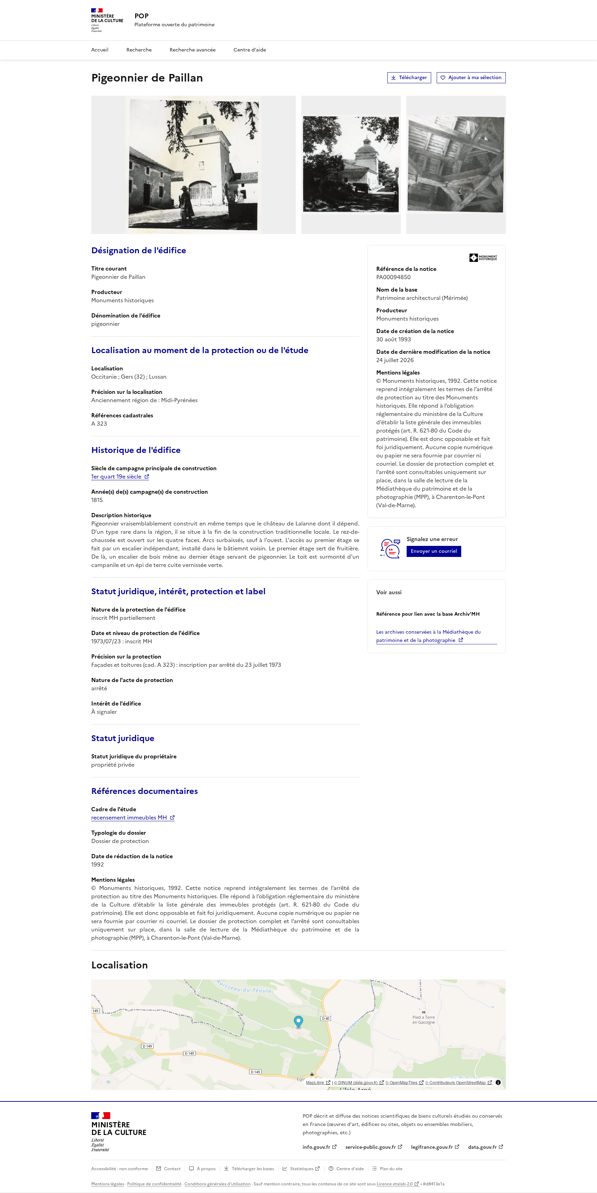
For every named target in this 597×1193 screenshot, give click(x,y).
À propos (206, 1169)
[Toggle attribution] (498, 1082)
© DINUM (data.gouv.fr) (356, 1082)
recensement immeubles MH (129, 817)
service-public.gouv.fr (370, 1147)
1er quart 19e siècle (116, 476)
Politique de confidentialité (154, 1184)
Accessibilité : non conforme (119, 1169)
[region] (298, 1034)
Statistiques (301, 1169)
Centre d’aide (350, 1169)
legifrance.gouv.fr (432, 1147)
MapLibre (315, 1082)
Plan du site (391, 1169)
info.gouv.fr (316, 1147)
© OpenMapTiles (401, 1082)
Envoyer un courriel (434, 551)
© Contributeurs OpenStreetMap (455, 1082)
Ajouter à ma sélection (475, 77)
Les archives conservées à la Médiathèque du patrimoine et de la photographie (428, 636)
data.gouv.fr (482, 1147)
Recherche (139, 50)
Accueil (99, 50)
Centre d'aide (250, 50)
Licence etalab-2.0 (395, 1184)
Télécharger (413, 77)
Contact (172, 1169)
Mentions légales (107, 1184)
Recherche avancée (193, 50)
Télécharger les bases (253, 1169)
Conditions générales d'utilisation (217, 1184)
